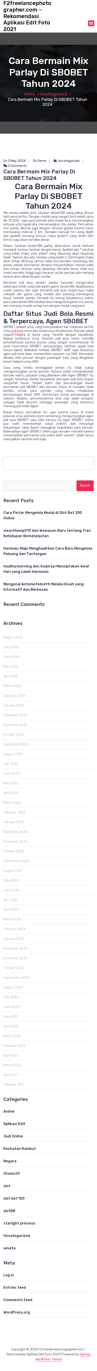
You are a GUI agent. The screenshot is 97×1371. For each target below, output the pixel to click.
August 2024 (13, 871)
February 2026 (14, 696)
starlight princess (19, 1223)
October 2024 (13, 851)
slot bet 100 (14, 1198)
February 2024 (14, 929)
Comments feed (17, 1300)
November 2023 (15, 958)
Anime (8, 1111)
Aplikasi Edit (14, 1124)
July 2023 (10, 997)
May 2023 (10, 1017)
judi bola (17, 331)
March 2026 (12, 686)
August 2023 (13, 987)
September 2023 (16, 978)
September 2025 (16, 744)
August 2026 (13, 637)
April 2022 (10, 1055)
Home (29, 94)
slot (6, 1186)
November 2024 (15, 842)
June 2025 (11, 773)
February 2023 (14, 1046)
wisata (9, 1248)
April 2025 (10, 793)
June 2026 (11, 657)
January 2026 (13, 705)
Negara (9, 1161)
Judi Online (13, 1136)
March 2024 (12, 919)
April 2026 (10, 676)
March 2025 (12, 803)
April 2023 (10, 1026)
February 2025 (14, 812)
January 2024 (13, 939)
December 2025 (15, 715)
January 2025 (13, 822)
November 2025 (15, 725)
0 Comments (17, 166)
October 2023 (13, 968)
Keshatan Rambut (19, 1148)
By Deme (39, 161)
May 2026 (10, 667)
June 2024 (11, 890)
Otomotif (11, 1173)
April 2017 (10, 1075)
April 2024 (10, 910)
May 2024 (10, 900)
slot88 (9, 1211)
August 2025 (13, 754)
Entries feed (14, 1287)
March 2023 (12, 1036)
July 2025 (10, 764)
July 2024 (10, 880)
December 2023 (15, 948)
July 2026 (10, 647)
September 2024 (16, 861)
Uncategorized (53, 94)
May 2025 (10, 783)
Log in (8, 1275)
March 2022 (12, 1065)
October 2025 (13, 735)
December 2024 (15, 832)
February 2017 (13, 1085)
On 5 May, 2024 (14, 161)
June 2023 (11, 1007)
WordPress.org (16, 1312)
